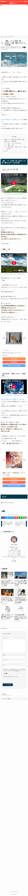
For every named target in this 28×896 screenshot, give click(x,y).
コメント (5, 638)
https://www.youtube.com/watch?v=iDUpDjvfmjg (14, 395)
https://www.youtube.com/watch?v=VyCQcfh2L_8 (14, 194)
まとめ (6, 151)
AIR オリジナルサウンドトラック (12, 353)
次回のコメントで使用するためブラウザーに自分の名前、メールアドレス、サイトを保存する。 (14, 670)
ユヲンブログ (14, 544)
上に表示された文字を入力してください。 (11, 676)
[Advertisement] (14, 21)
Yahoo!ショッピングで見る (14, 365)
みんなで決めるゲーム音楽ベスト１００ (12, 119)
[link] (13, 561)
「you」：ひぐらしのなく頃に (14, 143)
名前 (4, 654)
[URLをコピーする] (25, 517)
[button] (3, 517)
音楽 (24, 47)
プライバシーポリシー (14, 891)
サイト (4, 664)
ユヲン (14, 72)
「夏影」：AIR (10, 145)
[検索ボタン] (27, 5)
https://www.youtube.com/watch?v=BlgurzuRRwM (14, 274)
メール (4, 659)
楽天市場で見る (14, 362)
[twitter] (15, 561)
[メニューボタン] (1, 5)
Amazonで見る (14, 358)
